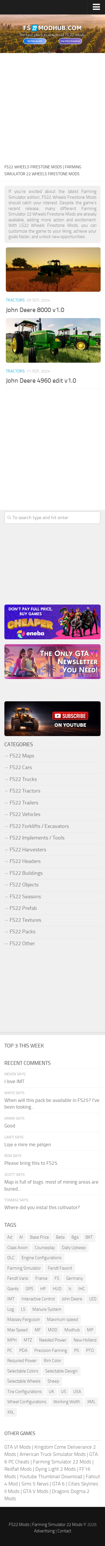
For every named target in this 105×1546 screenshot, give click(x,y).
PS (76, 1350)
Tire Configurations (24, 1391)
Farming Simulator (24, 1268)
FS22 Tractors (25, 791)
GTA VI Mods (17, 1447)
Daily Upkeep (74, 1247)
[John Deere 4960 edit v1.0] (53, 340)
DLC (11, 1257)
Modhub (72, 1330)
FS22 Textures (25, 920)
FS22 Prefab (23, 908)
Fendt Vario (17, 1278)
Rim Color (52, 1360)
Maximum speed (62, 1319)
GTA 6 (58, 1484)
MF (38, 1330)
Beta (60, 1237)
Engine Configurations (42, 1257)
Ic (70, 1288)
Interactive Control (38, 1299)
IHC (81, 1288)
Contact (64, 1531)
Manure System (47, 1309)
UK (51, 1391)
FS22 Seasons (25, 896)
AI (21, 1237)
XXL (10, 1412)
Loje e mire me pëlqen (27, 1144)
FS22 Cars (21, 767)
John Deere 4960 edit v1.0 (41, 380)
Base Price (39, 1237)
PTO (90, 1350)
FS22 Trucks (23, 779)
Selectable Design (61, 1371)
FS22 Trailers (24, 803)
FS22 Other (22, 943)
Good (9, 1126)
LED (93, 1299)
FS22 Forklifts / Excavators (39, 826)
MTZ (28, 1340)
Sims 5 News (35, 1484)
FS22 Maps (22, 756)
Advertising (44, 1531)
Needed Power (52, 1340)
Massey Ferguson (23, 1319)
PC (9, 1350)
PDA (23, 1350)
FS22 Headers (25, 861)
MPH (12, 1340)
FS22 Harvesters (28, 849)
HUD (57, 1288)
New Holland (85, 1340)
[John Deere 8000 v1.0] (53, 269)
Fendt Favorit (60, 1268)
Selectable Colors (22, 1371)
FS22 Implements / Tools (37, 838)
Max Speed (17, 1330)
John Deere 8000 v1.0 (35, 310)
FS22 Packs (22, 931)
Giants (13, 1288)
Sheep (53, 1381)
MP (90, 1330)
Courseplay (45, 1247)
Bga (74, 1237)
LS (23, 1309)
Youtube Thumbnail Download (51, 1476)
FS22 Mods (19, 1524)
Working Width (66, 1401)
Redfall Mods (18, 1469)
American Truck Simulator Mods (53, 1454)
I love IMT (14, 1081)
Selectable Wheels (24, 1381)
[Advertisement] (52, 108)
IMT (11, 1299)
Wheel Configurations (26, 1401)
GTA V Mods (35, 1491)
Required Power (22, 1360)
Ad (9, 1237)
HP (43, 1288)
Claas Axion (17, 1247)
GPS (29, 1288)
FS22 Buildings (26, 873)
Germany (74, 1278)
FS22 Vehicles (25, 814)
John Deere (72, 1299)
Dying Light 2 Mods (55, 1469)
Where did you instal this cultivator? (42, 1207)
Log (10, 1309)
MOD (52, 1330)
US (63, 1391)
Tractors (15, 300)
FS (57, 1278)
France (41, 1278)
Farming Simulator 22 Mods (62, 1462)
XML (91, 1401)
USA (77, 1391)
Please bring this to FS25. (31, 1163)
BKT (89, 1237)
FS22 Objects (24, 884)
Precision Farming (50, 1350)
